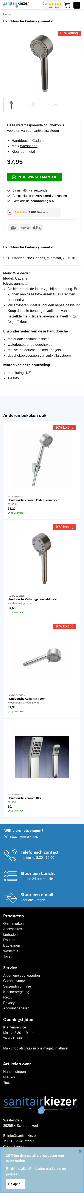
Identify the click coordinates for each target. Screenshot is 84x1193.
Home (7, 14)
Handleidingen (14, 1071)
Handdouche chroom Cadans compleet (33, 500)
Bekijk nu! (15, 1184)
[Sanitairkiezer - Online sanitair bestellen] (21, 4)
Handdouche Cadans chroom (26, 699)
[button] (67, 5)
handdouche (57, 331)
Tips (6, 1082)
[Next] (74, 62)
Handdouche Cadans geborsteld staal (32, 599)
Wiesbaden (28, 146)
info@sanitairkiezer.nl (23, 1136)
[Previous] (10, 62)
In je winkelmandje (38, 177)
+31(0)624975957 (20, 1141)
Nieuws (9, 1077)
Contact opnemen (16, 1146)
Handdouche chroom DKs (24, 798)
